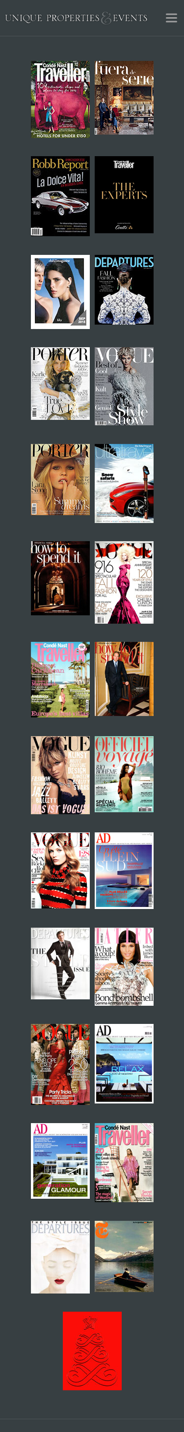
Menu (171, 17)
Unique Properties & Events (76, 18)
